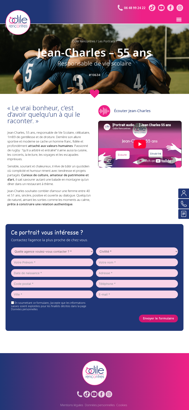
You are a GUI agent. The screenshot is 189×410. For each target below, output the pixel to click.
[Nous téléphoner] (183, 204)
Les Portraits (106, 41)
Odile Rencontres (83, 41)
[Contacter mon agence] (183, 193)
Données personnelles (100, 405)
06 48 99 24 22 (134, 8)
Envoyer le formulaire (158, 318)
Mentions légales (71, 405)
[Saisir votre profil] (183, 214)
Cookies (121, 405)
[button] (171, 19)
